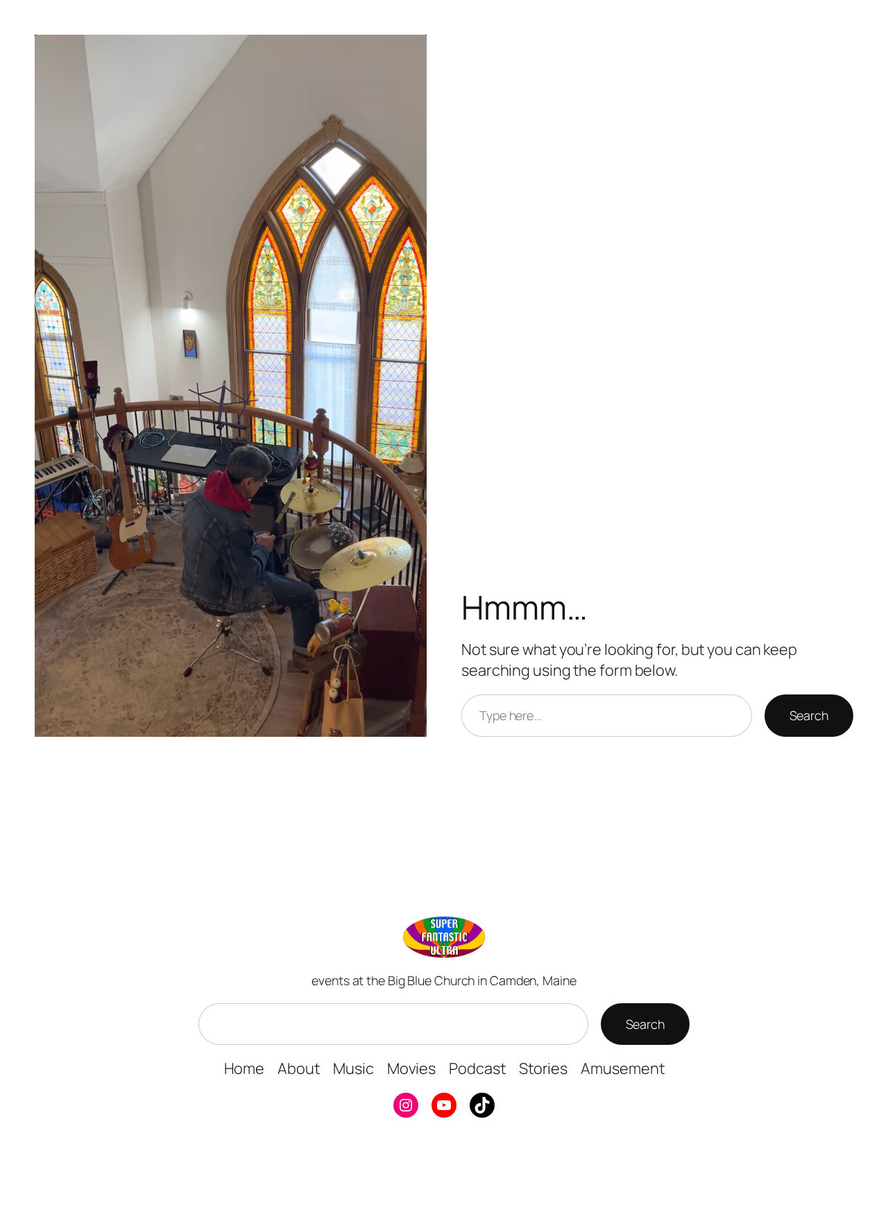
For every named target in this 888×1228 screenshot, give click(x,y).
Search (808, 715)
